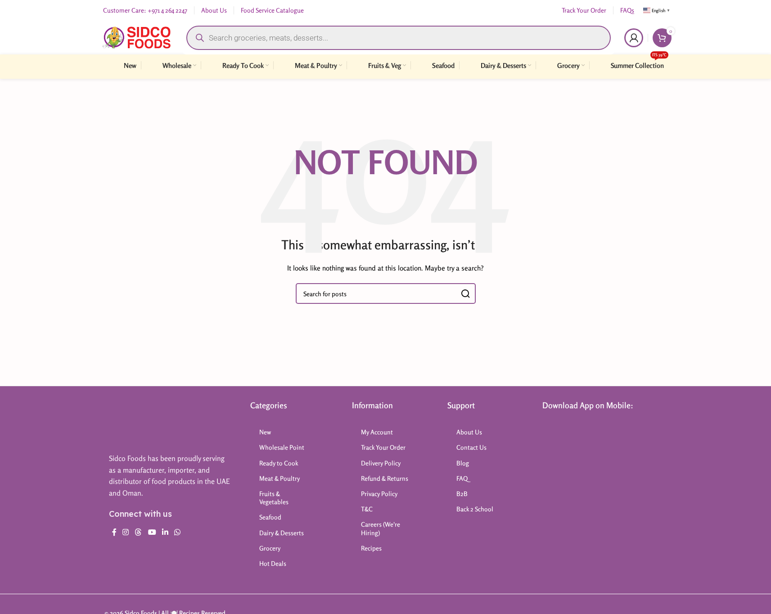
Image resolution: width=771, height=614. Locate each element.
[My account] (634, 38)
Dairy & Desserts (281, 533)
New (265, 432)
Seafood (270, 517)
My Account (377, 432)
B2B (462, 493)
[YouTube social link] (152, 532)
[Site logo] (136, 37)
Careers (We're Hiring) (380, 528)
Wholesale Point (281, 447)
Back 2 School (474, 509)
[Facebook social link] (114, 532)
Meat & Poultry (279, 478)
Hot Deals (272, 563)
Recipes (371, 548)
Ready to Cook (278, 463)
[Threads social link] (138, 532)
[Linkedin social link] (165, 532)
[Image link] (144, 422)
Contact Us (471, 447)
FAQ (462, 478)
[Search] (465, 293)
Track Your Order (383, 447)
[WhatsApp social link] (177, 532)
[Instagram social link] (126, 532)
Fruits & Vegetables (274, 498)
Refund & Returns (384, 478)
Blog (462, 463)
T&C (367, 509)
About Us (469, 432)
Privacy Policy (379, 493)
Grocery (269, 548)
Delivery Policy (381, 463)
